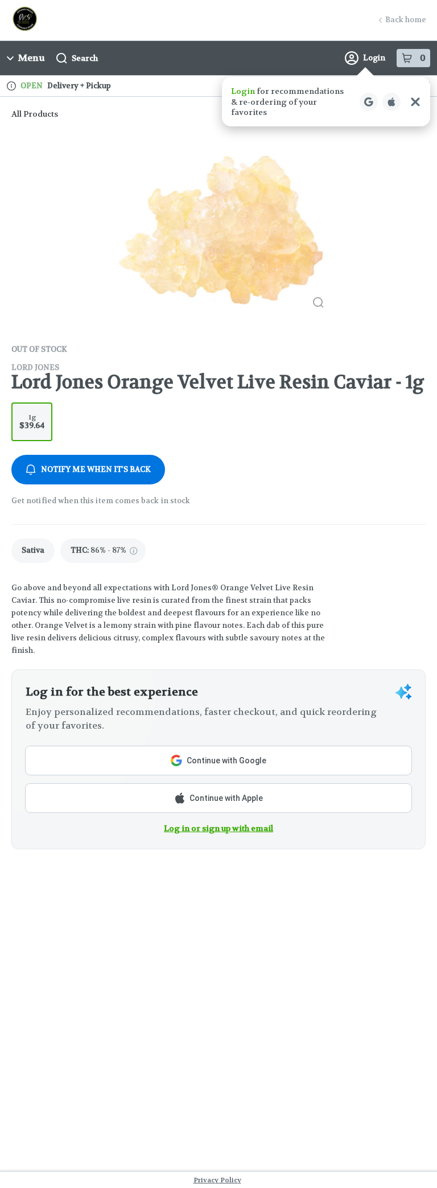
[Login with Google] (369, 102)
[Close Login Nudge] (415, 102)
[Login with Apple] (391, 102)
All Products (34, 113)
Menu (31, 58)
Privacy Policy (217, 1180)
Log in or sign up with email (218, 828)
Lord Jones (35, 367)
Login (374, 58)
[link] (33, 550)
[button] (326, 101)
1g (32, 421)
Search (85, 58)
